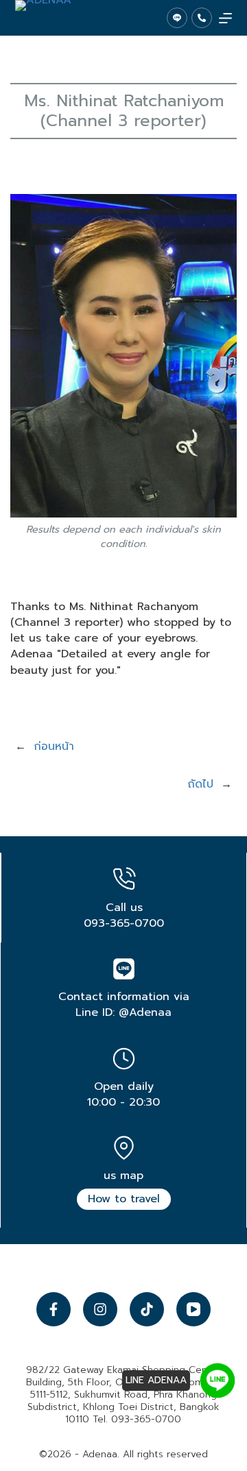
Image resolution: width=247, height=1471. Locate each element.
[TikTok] (147, 1309)
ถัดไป (200, 784)
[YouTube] (193, 1309)
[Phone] (201, 18)
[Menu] (225, 18)
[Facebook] (53, 1309)
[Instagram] (100, 1309)
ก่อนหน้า (54, 746)
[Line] (177, 18)
